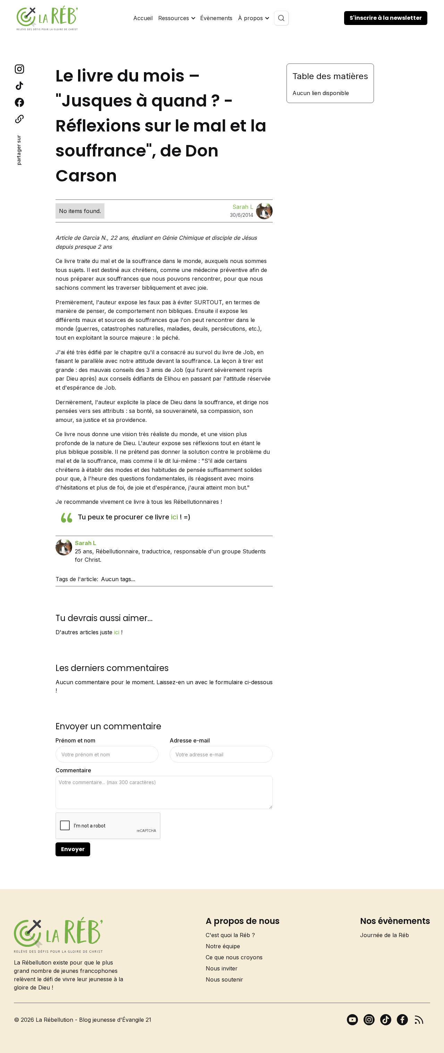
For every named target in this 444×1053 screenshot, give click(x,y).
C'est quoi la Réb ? (230, 935)
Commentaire (73, 770)
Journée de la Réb (384, 935)
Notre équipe (223, 946)
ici (174, 517)
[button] (176, 18)
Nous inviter (222, 968)
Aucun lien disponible (320, 93)
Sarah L (242, 206)
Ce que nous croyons (234, 957)
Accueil (143, 18)
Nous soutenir (224, 979)
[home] (47, 18)
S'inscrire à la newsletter (386, 18)
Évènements (216, 18)
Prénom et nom (75, 740)
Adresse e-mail (190, 740)
